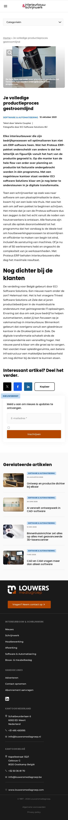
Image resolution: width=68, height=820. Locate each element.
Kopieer (44, 386)
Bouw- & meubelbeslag (18, 660)
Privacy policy (34, 812)
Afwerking (11, 647)
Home (7, 37)
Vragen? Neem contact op (27, 604)
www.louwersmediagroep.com (26, 789)
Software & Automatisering (20, 117)
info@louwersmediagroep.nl (24, 736)
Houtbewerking (14, 641)
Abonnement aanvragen (19, 690)
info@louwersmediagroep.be (25, 777)
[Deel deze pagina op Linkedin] (28, 386)
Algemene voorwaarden (34, 807)
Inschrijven (34, 434)
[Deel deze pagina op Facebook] (18, 386)
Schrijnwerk (12, 635)
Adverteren (11, 677)
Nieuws (9, 629)
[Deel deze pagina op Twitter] (7, 386)
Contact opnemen (15, 683)
